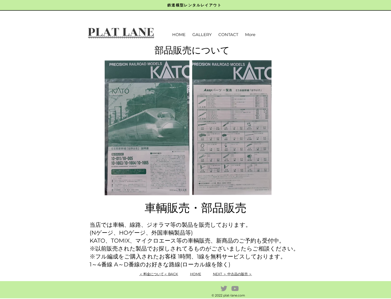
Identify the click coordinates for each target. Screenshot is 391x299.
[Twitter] (223, 288)
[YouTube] (235, 288)
